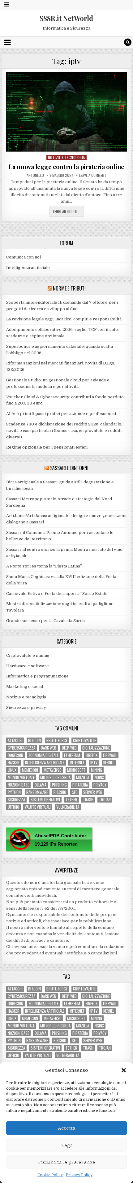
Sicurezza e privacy (26, 707)
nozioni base (18, 785)
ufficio (13, 807)
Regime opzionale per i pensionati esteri (47, 447)
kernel (108, 763)
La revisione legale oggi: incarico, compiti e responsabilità (64, 319)
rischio (60, 792)
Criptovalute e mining (27, 655)
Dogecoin (15, 755)
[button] (124, 1070)
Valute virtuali (38, 807)
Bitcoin (34, 740)
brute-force (56, 740)
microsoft (76, 770)
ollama (40, 785)
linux (12, 770)
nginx (99, 777)
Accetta (66, 1128)
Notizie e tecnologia (66, 157)
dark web (48, 748)
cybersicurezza (21, 748)
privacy (100, 785)
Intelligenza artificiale (28, 267)
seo (75, 792)
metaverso (53, 770)
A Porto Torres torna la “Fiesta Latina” (44, 566)
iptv (94, 763)
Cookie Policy (50, 1175)
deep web (69, 748)
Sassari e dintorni (69, 468)
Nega (67, 1145)
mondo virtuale (21, 777)
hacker (13, 763)
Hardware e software (27, 666)
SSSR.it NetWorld (66, 18)
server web (92, 792)
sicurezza (16, 800)
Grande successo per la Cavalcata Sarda (45, 620)
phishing (59, 785)
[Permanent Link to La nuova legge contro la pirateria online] (66, 112)
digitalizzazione (96, 748)
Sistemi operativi (45, 800)
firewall (110, 755)
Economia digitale (43, 755)
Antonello (35, 175)
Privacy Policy (79, 1175)
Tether (71, 800)
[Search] (127, 42)
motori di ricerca (55, 777)
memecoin (30, 770)
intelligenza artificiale (44, 763)
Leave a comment (92, 175)
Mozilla (82, 777)
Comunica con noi (23, 257)
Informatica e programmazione (37, 676)
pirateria (80, 785)
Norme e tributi (69, 288)
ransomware (37, 792)
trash (88, 800)
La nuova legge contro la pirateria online (66, 166)
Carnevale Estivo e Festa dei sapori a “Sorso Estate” (57, 593)
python (14, 792)
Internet (77, 763)
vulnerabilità (67, 807)
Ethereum (72, 755)
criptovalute (84, 740)
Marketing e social (24, 686)
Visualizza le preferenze (66, 1162)
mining (96, 770)
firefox (91, 755)
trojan (105, 800)
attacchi (15, 740)
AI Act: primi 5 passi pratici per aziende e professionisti (62, 413)
